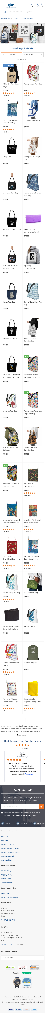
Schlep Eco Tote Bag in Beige (11, 85)
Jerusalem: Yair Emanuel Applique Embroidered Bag (32, 521)
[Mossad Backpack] (33, 652)
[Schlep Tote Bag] (12, 146)
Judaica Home (5, 18)
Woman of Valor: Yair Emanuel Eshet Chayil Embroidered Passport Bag (11, 700)
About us (4, 836)
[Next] (27, 720)
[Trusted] (10, 968)
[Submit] (5, 12)
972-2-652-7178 (9, 920)
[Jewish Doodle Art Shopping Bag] (33, 327)
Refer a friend (6, 893)
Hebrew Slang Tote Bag (11, 593)
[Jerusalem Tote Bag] (12, 400)
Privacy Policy (31, 815)
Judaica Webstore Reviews (10, 852)
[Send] (41, 806)
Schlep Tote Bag (8, 157)
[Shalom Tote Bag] (33, 616)
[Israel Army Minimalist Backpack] (12, 436)
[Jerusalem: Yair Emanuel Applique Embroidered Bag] (33, 509)
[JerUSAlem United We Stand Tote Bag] (12, 255)
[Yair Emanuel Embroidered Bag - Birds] (12, 546)
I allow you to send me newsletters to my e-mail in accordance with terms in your (22, 814)
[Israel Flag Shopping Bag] (33, 109)
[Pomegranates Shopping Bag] (33, 146)
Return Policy (6, 879)
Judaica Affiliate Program (10, 848)
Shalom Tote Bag (30, 626)
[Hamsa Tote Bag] (12, 291)
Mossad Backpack (30, 663)
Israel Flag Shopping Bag (32, 120)
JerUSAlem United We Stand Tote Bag (10, 267)
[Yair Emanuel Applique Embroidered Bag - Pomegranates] (33, 546)
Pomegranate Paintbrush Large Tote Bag (33, 412)
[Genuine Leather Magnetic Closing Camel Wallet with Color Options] (33, 688)
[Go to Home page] (11, 5)
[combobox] (22, 11)
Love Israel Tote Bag (10, 193)
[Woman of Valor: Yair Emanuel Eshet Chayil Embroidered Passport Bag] (12, 688)
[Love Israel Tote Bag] (12, 182)
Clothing (15, 18)
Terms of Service (7, 883)
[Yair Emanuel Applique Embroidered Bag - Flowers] (12, 109)
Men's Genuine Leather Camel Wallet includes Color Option (11, 627)
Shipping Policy (6, 875)
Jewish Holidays (6, 860)
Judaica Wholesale (7, 844)
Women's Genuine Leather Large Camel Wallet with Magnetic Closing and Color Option (33, 230)
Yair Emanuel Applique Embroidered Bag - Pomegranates (32, 557)
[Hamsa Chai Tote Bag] (12, 327)
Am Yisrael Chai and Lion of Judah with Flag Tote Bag (11, 376)
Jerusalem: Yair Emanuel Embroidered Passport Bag (11, 521)
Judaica (26, 1002)
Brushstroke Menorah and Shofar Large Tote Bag (32, 376)
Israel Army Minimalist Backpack (10, 448)
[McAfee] (22, 968)
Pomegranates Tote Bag (33, 84)
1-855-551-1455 (9, 944)
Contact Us (5, 840)
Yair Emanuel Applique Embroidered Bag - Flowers (10, 121)
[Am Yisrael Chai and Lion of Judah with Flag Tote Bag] (12, 364)
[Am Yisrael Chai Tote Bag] (12, 218)
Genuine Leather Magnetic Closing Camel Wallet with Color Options (33, 700)
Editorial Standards (8, 856)
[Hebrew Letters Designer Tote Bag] (33, 182)
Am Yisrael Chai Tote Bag (12, 229)
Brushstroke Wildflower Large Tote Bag (11, 485)
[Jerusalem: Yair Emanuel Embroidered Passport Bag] (12, 509)
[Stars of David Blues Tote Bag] (33, 291)
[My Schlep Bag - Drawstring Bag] (33, 255)
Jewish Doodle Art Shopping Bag (30, 339)
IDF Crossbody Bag (31, 593)
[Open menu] (2, 5)
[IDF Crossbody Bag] (33, 582)
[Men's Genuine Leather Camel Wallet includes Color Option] (12, 616)
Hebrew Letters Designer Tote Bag (33, 194)
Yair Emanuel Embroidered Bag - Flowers (30, 485)
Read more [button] (29, 774)
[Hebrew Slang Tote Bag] (12, 582)
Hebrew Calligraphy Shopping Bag (30, 448)
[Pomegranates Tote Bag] (33, 73)
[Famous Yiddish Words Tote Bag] (12, 652)
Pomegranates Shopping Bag (32, 158)
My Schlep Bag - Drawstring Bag (29, 267)
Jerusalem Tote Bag (10, 411)
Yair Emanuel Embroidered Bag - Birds (11, 557)
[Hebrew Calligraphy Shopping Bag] (33, 436)
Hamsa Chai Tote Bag (10, 338)
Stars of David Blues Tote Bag (33, 303)
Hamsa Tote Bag (9, 302)
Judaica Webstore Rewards (10, 897)
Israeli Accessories (27, 18)
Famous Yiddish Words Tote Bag (11, 664)
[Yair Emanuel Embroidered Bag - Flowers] (33, 473)
